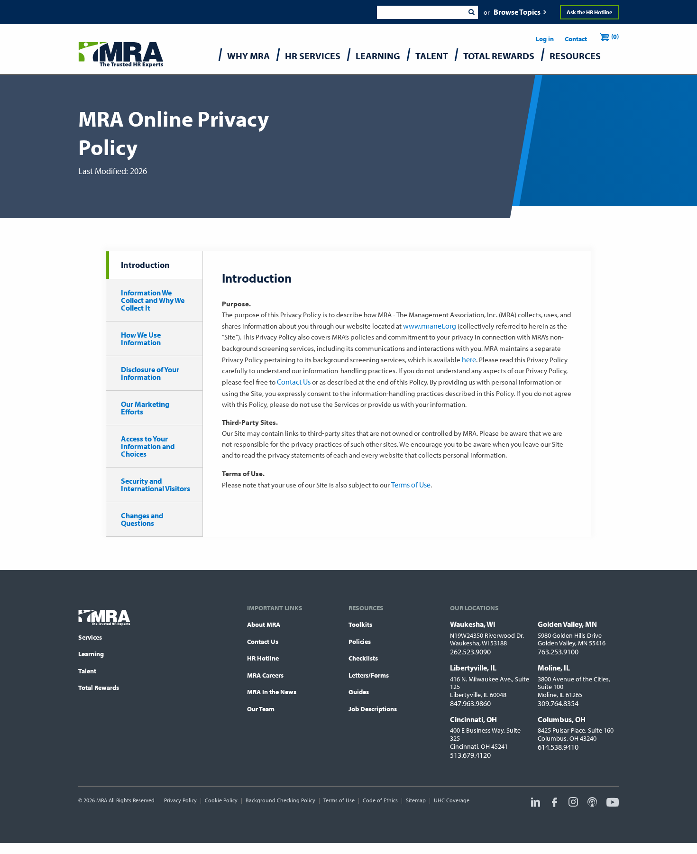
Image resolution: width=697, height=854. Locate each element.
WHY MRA (248, 56)
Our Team (261, 709)
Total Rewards (98, 687)
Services (90, 637)
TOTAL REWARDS (498, 56)
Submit (471, 12)
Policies (359, 641)
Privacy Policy (180, 800)
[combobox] (421, 12)
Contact (576, 39)
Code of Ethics (380, 800)
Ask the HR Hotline (589, 12)
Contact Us (294, 381)
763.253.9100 (558, 651)
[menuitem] (248, 58)
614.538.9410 (558, 747)
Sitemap (416, 800)
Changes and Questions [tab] (142, 519)
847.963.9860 (470, 703)
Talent (87, 671)
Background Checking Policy (280, 800)
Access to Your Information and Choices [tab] (148, 446)
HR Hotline (263, 658)
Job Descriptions (372, 709)
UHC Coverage (451, 800)
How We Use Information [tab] (141, 338)
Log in (545, 39)
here (469, 359)
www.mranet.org (429, 326)
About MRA (263, 624)
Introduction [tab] (145, 264)
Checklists (363, 658)
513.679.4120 (470, 755)
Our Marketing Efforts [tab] (145, 407)
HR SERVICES (312, 56)
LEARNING (378, 56)
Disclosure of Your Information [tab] (150, 373)
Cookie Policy (221, 800)
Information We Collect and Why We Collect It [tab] (152, 300)
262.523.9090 (470, 651)
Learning (91, 654)
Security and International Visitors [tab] (155, 484)
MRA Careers (265, 675)
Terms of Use (411, 484)
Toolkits (360, 624)
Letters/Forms (368, 675)
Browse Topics (517, 12)
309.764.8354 (558, 703)
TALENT (431, 56)
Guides (358, 692)
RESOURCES (575, 56)
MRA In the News (271, 692)
